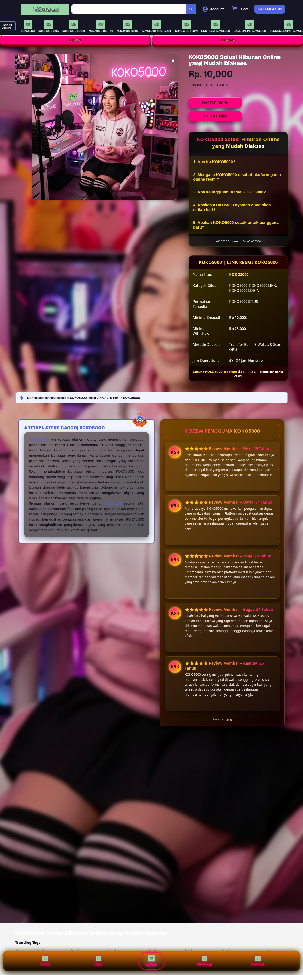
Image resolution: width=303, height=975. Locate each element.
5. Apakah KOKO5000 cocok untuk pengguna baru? (236, 224)
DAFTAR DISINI (215, 103)
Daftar (151, 965)
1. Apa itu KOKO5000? (214, 162)
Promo (45, 964)
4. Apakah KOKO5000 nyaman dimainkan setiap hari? (232, 207)
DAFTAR (227, 40)
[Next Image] (174, 128)
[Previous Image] (35, 128)
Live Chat (257, 964)
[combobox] (128, 9)
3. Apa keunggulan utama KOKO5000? (229, 192)
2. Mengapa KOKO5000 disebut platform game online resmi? (237, 177)
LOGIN (75, 40)
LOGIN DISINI (215, 116)
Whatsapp (204, 964)
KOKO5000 (38, 439)
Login (98, 964)
